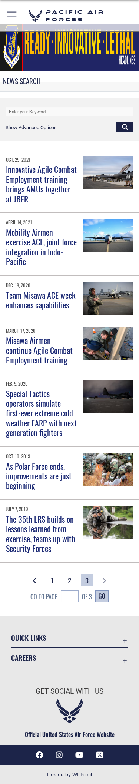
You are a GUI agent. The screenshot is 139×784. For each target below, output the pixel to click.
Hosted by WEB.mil (69, 774)
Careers (23, 657)
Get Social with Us (69, 691)
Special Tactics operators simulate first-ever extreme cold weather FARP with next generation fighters (41, 413)
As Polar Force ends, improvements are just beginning (39, 476)
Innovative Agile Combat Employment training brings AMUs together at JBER (41, 183)
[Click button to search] (124, 126)
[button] (12, 15)
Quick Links (28, 637)
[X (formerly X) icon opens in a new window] (99, 755)
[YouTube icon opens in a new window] (79, 755)
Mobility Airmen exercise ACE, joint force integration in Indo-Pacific (41, 246)
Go (102, 596)
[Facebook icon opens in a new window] (39, 755)
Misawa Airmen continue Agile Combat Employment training (39, 350)
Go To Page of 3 (61, 596)
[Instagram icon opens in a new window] (59, 755)
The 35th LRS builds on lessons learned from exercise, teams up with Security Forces (40, 533)
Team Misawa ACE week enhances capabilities (40, 300)
